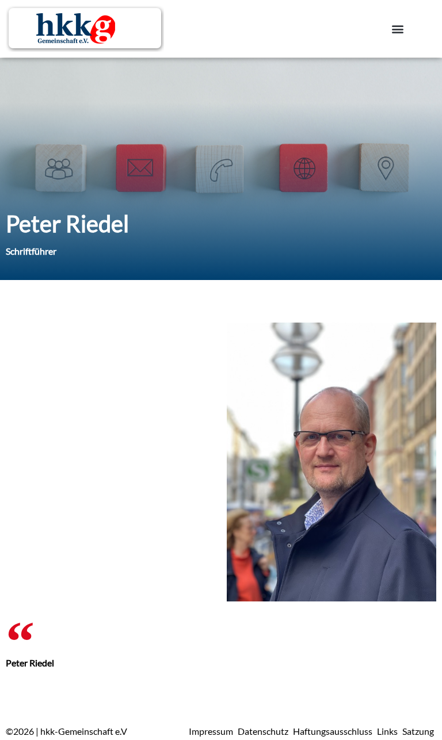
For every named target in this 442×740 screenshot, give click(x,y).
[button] (397, 29)
